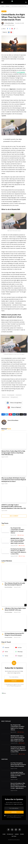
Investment (18, 395)
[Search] (26, 2)
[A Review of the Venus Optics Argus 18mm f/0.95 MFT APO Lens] (14, 598)
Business (4, 11)
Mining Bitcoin (14, 397)
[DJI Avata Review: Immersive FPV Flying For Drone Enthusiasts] (14, 623)
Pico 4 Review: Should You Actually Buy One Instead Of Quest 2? (15, 584)
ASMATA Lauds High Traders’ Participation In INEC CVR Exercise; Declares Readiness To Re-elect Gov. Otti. (13, 506)
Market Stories (5, 397)
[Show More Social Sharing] (17, 29)
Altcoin (4, 395)
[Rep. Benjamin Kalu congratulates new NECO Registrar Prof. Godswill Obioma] (5, 529)
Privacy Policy (13, 685)
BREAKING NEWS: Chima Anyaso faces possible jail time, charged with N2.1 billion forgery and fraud (17, 541)
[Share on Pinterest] (12, 29)
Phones (22, 834)
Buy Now (14, 836)
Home (4, 834)
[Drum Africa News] (14, 2)
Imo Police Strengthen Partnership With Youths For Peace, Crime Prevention (18, 764)
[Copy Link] (14, 29)
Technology (10, 834)
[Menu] (2, 2)
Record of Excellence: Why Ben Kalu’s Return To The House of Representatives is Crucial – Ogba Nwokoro (18, 786)
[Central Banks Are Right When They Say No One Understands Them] (14, 43)
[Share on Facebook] (7, 29)
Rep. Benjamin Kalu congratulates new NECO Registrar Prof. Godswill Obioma (17, 530)
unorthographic (21, 72)
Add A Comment (14, 516)
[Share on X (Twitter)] (10, 29)
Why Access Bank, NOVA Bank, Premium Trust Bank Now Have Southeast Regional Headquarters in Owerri (13, 479)
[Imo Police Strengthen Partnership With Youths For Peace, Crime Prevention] (5, 764)
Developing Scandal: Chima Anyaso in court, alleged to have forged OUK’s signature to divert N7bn (18, 551)
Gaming (17, 834)
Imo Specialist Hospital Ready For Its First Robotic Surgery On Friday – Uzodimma (18, 775)
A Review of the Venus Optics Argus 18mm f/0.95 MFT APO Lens (15, 609)
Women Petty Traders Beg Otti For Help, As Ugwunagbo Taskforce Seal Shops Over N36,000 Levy (13, 452)
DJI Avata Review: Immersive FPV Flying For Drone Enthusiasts (14, 634)
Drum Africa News (10, 23)
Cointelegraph (10, 395)
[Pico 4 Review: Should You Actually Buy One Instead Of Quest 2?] (14, 573)
